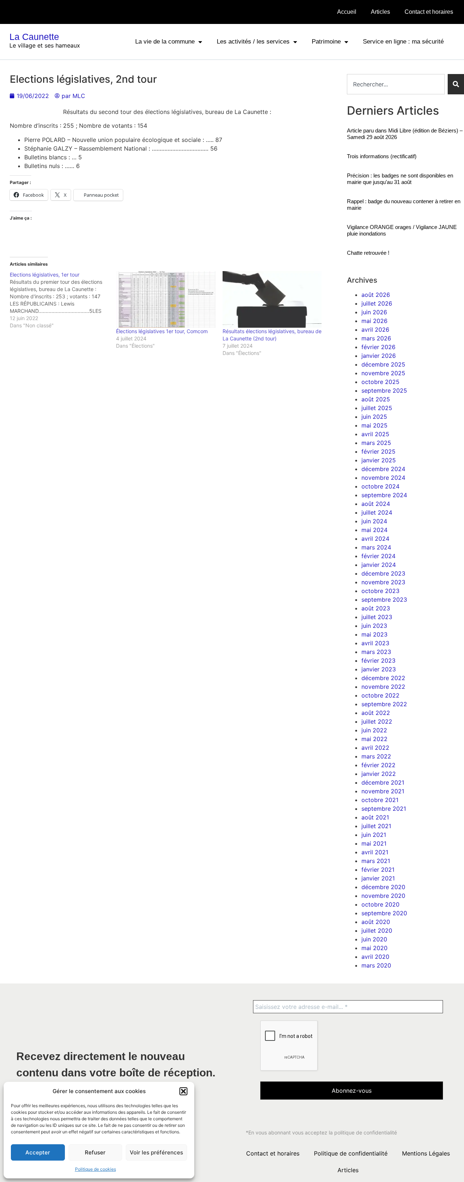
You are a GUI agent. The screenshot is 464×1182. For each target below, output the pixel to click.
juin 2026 (374, 312)
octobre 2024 (380, 486)
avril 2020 (375, 956)
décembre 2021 (382, 782)
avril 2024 (375, 538)
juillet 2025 (376, 408)
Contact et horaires (429, 12)
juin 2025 (374, 416)
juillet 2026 (376, 303)
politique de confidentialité (365, 1132)
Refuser (95, 1152)
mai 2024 (374, 529)
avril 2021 (374, 852)
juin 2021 (373, 834)
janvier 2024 (378, 564)
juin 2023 (374, 625)
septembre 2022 (384, 704)
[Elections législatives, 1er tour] (63, 300)
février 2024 (378, 556)
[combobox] (396, 84)
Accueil (346, 12)
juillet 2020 (376, 930)
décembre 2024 (383, 469)
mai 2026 (374, 320)
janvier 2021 (378, 878)
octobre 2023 (380, 590)
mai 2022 (374, 739)
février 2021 (377, 869)
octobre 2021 (379, 799)
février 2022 (378, 765)
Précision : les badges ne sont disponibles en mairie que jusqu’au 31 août (400, 178)
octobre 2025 (380, 381)
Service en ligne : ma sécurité (403, 41)
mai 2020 (374, 948)
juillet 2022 (376, 721)
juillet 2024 (376, 512)
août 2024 (375, 503)
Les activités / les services (253, 41)
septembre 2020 (384, 913)
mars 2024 (376, 547)
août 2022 (375, 712)
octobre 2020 (380, 904)
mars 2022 (376, 756)
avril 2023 (375, 643)
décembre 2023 (383, 573)
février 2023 (378, 660)
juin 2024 (374, 521)
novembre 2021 (382, 791)
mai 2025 (374, 425)
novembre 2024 (383, 477)
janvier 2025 (378, 460)
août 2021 (375, 817)
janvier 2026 (378, 355)
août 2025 (375, 399)
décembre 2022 (383, 678)
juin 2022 (374, 730)
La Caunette (34, 37)
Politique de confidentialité (351, 1153)
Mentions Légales (426, 1153)
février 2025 (378, 451)
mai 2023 (374, 634)
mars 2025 (376, 442)
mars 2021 (375, 860)
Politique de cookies (95, 1169)
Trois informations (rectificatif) (382, 156)
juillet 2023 (376, 617)
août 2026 (375, 294)
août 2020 (375, 921)
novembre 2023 (383, 582)
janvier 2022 (378, 773)
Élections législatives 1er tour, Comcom (162, 331)
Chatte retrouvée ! (368, 253)
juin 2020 (374, 939)
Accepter (37, 1152)
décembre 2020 (383, 887)
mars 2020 (376, 965)
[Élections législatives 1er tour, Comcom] (165, 299)
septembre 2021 (383, 808)
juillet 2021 (376, 826)
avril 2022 (375, 747)
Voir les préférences (156, 1152)
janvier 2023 (378, 669)
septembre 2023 (384, 599)
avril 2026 (375, 329)
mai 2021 (373, 843)
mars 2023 (376, 651)
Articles (380, 12)
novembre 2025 (383, 373)
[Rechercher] (456, 84)
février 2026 (378, 347)
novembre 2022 (383, 686)
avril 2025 (375, 434)
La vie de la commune (165, 41)
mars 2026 (376, 338)
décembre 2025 (383, 364)
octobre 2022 (380, 695)
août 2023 (375, 608)
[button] (183, 1091)
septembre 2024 (384, 495)
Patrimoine (326, 41)
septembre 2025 (384, 390)
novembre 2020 (383, 895)
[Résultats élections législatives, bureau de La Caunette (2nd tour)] (272, 299)
